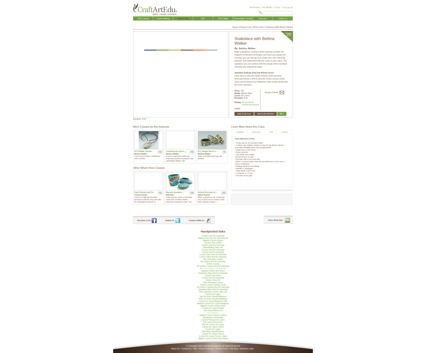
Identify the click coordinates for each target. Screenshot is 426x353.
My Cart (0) (288, 7)
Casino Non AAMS (213, 243)
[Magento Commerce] (155, 9)
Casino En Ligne (213, 294)
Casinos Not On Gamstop (213, 236)
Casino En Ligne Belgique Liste (213, 301)
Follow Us (169, 220)
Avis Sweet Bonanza (213, 310)
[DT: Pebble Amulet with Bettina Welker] (148, 140)
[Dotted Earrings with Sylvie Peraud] (212, 181)
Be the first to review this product (250, 103)
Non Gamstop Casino (213, 259)
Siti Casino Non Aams (213, 322)
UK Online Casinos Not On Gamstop (213, 266)
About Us (175, 349)
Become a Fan (144, 220)
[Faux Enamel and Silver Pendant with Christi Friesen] (148, 181)
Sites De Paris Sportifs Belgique (213, 299)
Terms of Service (206, 349)
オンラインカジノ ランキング (213, 268)
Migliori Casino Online (213, 240)
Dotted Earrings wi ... (207, 192)
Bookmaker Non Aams (213, 317)
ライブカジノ (213, 313)
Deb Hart (170, 195)
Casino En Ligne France (213, 327)
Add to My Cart (244, 114)
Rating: (237, 102)
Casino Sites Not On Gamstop (213, 254)
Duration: (239, 98)
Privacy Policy (221, 349)
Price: (237, 91)
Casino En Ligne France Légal (213, 336)
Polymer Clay (245, 27)
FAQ (195, 349)
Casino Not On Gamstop (213, 252)
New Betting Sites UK (213, 247)
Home (235, 27)
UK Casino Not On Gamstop (213, 261)
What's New (258, 27)
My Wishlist (267, 7)
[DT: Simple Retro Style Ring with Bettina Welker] (212, 140)
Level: (237, 95)
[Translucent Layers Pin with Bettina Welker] (180, 140)
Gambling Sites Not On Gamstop (213, 273)
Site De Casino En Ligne (213, 324)
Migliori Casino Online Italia (213, 306)
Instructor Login (247, 349)
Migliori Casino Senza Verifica (213, 315)
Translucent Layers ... (176, 151)
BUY (282, 114)
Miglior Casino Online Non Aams (213, 338)
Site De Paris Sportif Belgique (213, 296)
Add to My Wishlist (265, 114)
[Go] (260, 13)
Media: (237, 93)
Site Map (234, 349)
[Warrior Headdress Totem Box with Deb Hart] (180, 181)
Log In (277, 7)
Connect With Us (197, 220)
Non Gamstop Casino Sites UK (213, 292)
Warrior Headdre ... (175, 192)
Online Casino (213, 264)
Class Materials (275, 220)
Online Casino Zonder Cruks (213, 285)
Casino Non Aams (213, 275)
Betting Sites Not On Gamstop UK (213, 238)
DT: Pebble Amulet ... (144, 151)
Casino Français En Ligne (213, 320)
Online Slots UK (213, 280)
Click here (239, 76)
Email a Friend (272, 92)
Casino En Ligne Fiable (213, 308)
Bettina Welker (247, 48)
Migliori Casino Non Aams (213, 271)
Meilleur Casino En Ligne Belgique (213, 303)
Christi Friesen (140, 195)
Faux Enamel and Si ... (144, 192)
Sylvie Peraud (204, 195)
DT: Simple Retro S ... (208, 151)
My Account (254, 7)
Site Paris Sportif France (213, 331)
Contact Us (186, 349)
